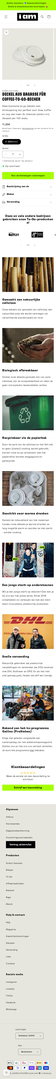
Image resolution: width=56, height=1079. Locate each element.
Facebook (11, 1003)
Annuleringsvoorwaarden (19, 838)
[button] (6, 16)
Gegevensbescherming (17, 831)
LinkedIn (10, 989)
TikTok (9, 996)
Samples (10, 943)
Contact (10, 964)
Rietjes (9, 870)
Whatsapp (11, 1009)
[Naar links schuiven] (21, 85)
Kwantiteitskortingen (17, 936)
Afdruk (9, 817)
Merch (9, 904)
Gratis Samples (14, 863)
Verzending (12, 950)
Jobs (8, 957)
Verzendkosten (28, 128)
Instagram (11, 982)
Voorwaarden (13, 824)
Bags (8, 897)
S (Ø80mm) (11, 142)
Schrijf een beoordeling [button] (28, 787)
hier (32, 750)
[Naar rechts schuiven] (34, 85)
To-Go (9, 877)
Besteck (10, 890)
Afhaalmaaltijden (15, 884)
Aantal (5, 148)
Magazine (11, 930)
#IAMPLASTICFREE (20, 1073)
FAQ (8, 923)
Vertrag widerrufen (21, 845)
